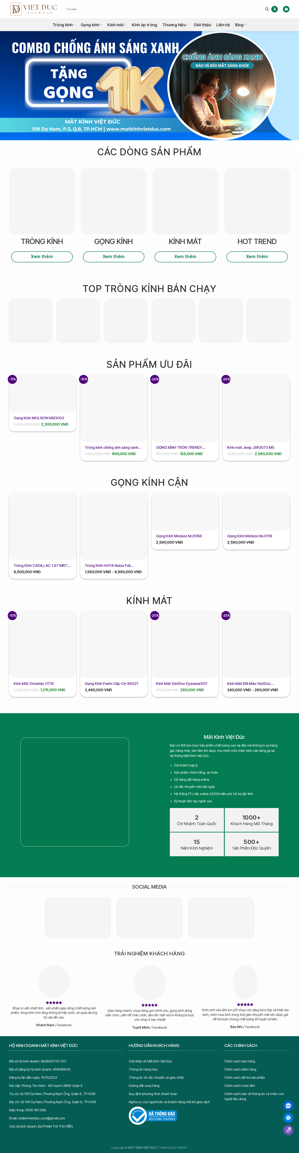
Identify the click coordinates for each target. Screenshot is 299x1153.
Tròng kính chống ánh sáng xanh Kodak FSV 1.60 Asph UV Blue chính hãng (111, 447)
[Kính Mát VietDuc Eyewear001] (185, 644)
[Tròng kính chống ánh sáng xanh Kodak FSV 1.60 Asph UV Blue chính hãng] (113, 408)
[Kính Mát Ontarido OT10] (42, 644)
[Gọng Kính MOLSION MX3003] (42, 394)
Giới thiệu (202, 24)
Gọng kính (90, 24)
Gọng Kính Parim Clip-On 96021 (111, 683)
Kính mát (115, 24)
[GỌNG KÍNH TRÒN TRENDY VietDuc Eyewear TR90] (185, 408)
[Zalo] (288, 1105)
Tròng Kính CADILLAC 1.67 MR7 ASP (40, 565)
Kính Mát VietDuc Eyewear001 (181, 683)
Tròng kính (63, 24)
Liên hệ (223, 24)
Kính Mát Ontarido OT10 (34, 683)
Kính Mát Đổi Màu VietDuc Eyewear (249, 683)
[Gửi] (266, 9)
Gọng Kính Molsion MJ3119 (249, 536)
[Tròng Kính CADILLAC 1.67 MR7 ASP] (42, 526)
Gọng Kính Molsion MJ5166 (179, 536)
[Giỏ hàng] (286, 9)
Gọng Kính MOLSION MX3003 (39, 418)
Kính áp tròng (144, 24)
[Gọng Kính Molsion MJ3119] (256, 512)
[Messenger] (288, 1117)
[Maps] (288, 1130)
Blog (239, 24)
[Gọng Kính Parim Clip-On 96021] (113, 644)
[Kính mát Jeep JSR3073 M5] (256, 408)
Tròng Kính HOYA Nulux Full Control (107, 565)
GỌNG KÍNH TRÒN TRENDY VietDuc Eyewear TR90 (179, 447)
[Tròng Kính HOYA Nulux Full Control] (113, 526)
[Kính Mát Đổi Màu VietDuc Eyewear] (256, 644)
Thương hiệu (174, 24)
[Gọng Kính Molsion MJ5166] (185, 512)
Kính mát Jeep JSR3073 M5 (250, 447)
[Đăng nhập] (274, 9)
